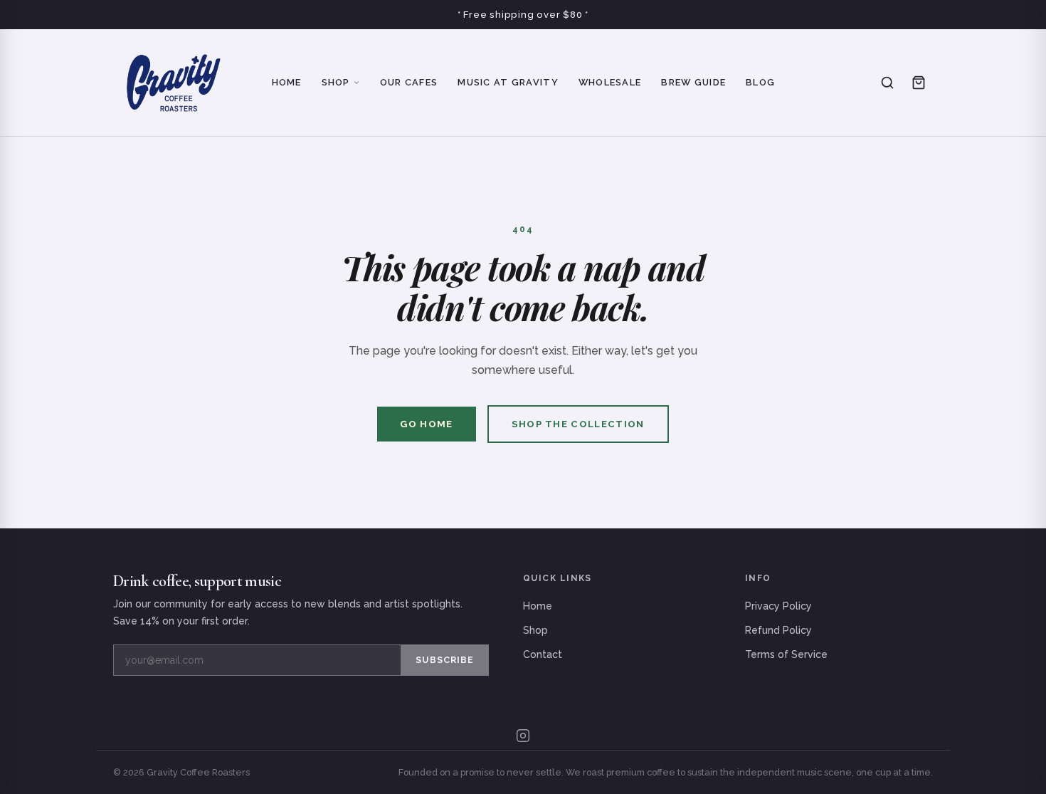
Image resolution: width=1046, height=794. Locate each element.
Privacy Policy (778, 606)
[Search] (887, 82)
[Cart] (918, 82)
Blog (760, 82)
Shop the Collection (578, 424)
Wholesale (610, 82)
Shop (336, 82)
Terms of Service (786, 654)
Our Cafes (409, 82)
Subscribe (445, 659)
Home (287, 82)
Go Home (426, 424)
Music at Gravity (508, 82)
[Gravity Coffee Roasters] (173, 82)
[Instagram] (523, 735)
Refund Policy (778, 630)
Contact (542, 654)
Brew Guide (693, 82)
